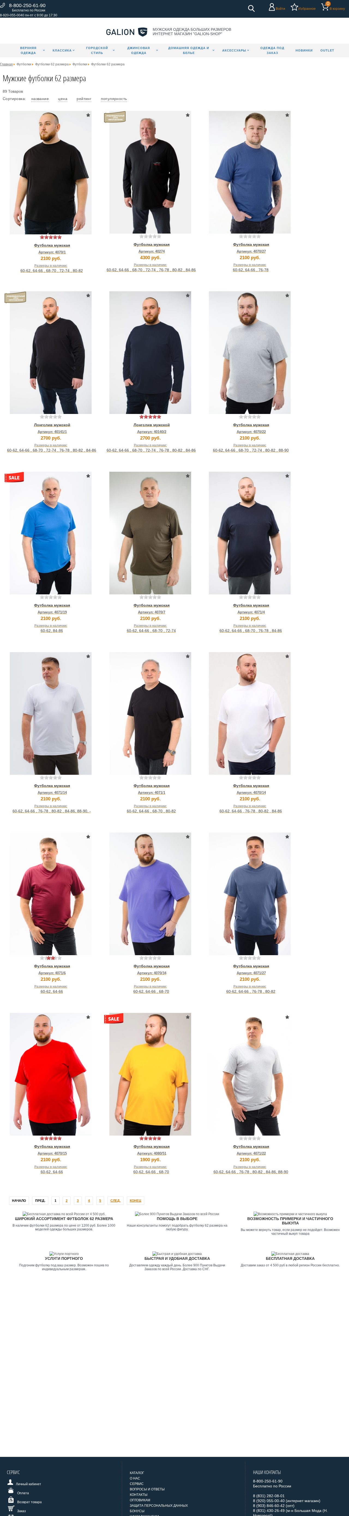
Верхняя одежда (28, 50)
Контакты (139, 1495)
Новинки (304, 50)
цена (62, 98)
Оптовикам (140, 1500)
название (40, 98)
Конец (135, 1201)
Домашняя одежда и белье (188, 50)
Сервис (137, 1484)
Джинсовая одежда (138, 50)
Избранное (307, 9)
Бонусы (137, 1511)
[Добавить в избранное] (88, 115)
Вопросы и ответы (147, 1489)
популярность (114, 98)
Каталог (137, 1473)
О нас (135, 1478)
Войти (280, 9)
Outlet (327, 50)
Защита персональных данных (159, 1506)
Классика (62, 50)
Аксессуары (234, 50)
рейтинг (84, 98)
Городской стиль (97, 50)
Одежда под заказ (272, 50)
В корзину (337, 9)
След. (115, 1201)
